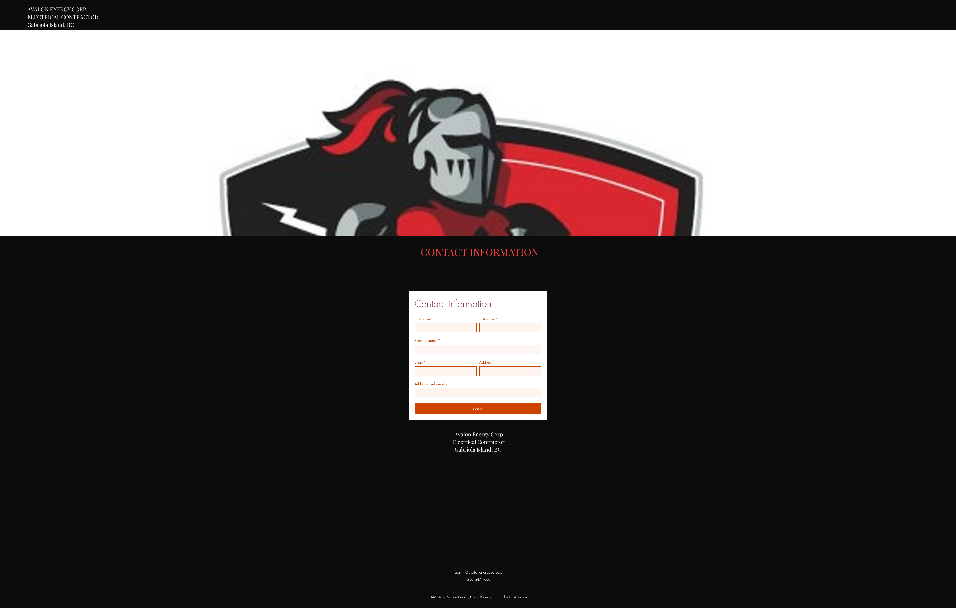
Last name (488, 319)
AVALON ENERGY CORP (56, 9)
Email (420, 362)
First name (424, 319)
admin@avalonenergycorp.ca (479, 572)
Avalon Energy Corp (478, 434)
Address (487, 362)
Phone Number (427, 340)
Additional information (431, 384)
